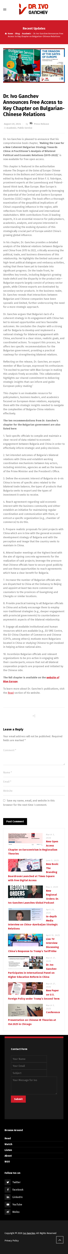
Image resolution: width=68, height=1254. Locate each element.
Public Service (25, 128)
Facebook (17, 1189)
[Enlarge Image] (34, 65)
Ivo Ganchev (29, 1233)
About (8, 1155)
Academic (11, 128)
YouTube (17, 1204)
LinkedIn (17, 1197)
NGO (7, 1161)
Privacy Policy (12, 1240)
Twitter (16, 1182)
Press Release (41, 124)
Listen (8, 1150)
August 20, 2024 (12, 124)
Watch (8, 1144)
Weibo (15, 1211)
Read (11, 692)
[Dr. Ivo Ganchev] (34, 9)
